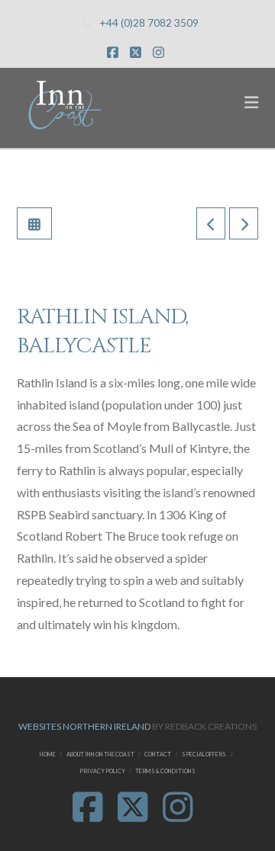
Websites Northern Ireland (84, 726)
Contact (157, 754)
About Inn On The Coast (100, 754)
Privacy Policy (102, 771)
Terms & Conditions (165, 771)
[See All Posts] (34, 223)
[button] (251, 102)
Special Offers (204, 754)
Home (48, 754)
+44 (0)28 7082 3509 (149, 22)
